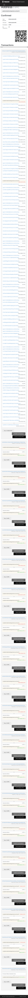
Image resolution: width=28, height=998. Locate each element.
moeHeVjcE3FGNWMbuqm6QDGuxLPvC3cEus (11, 56)
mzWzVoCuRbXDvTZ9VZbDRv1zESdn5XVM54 (11, 114)
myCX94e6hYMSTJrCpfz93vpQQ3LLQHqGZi (11, 85)
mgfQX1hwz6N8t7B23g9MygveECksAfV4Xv (11, 135)
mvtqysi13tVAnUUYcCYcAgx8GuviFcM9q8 (10, 104)
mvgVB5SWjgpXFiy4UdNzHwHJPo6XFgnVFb (11, 193)
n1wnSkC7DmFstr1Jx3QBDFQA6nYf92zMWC (11, 257)
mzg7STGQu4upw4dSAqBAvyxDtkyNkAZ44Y (11, 110)
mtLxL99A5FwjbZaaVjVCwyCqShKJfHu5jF (10, 196)
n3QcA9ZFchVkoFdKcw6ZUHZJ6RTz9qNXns (11, 230)
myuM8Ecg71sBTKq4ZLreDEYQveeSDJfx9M (11, 66)
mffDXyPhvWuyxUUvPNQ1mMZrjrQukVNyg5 (11, 117)
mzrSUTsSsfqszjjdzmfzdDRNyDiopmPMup (11, 156)
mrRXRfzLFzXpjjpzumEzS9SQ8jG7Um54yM (11, 88)
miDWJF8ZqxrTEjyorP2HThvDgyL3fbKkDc (10, 177)
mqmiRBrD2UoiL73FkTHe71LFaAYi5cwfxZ (10, 366)
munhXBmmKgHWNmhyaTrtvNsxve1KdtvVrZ (11, 174)
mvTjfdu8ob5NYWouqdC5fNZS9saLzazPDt (11, 252)
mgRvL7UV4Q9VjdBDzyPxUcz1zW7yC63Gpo (11, 76)
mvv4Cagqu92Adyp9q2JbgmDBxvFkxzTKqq (11, 271)
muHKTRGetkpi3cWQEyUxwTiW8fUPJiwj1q (11, 62)
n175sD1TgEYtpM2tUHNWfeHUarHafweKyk (11, 81)
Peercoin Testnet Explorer (19, 1)
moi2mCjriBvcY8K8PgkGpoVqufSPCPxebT (10, 94)
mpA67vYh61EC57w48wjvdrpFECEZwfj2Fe (11, 59)
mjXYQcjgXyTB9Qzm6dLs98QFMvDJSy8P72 (11, 208)
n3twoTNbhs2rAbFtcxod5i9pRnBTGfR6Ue (10, 141)
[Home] (5, 1)
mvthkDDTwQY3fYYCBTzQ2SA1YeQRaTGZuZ (11, 152)
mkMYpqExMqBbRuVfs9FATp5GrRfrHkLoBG (11, 224)
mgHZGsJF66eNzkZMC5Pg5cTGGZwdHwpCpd (11, 146)
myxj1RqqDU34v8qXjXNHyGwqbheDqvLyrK (11, 170)
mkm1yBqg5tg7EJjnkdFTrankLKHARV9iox (10, 220)
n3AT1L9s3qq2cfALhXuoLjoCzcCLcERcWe (10, 214)
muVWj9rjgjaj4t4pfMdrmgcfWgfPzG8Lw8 (10, 322)
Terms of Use (23, 996)
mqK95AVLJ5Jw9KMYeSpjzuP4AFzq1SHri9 (11, 424)
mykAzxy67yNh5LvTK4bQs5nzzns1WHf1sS (11, 107)
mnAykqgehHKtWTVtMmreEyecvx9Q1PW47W (11, 376)
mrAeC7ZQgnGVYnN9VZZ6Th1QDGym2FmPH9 (11, 149)
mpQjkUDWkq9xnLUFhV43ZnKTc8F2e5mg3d (11, 361)
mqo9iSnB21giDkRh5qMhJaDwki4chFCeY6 (11, 97)
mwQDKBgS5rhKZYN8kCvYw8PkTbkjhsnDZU (11, 129)
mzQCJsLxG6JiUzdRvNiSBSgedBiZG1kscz (10, 289)
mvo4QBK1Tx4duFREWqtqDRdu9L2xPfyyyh (11, 340)
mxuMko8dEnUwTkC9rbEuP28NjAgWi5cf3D (11, 69)
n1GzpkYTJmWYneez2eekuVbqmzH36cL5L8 (11, 78)
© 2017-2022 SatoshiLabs (8, 996)
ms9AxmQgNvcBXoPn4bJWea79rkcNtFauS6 (11, 354)
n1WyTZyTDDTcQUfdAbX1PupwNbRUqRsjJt (11, 237)
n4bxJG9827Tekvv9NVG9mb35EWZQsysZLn (11, 165)
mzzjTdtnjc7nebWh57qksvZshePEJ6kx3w (10, 127)
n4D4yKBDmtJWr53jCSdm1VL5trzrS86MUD (11, 234)
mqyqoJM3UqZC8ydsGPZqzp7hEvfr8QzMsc (11, 217)
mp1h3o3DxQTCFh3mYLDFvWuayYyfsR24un (11, 199)
